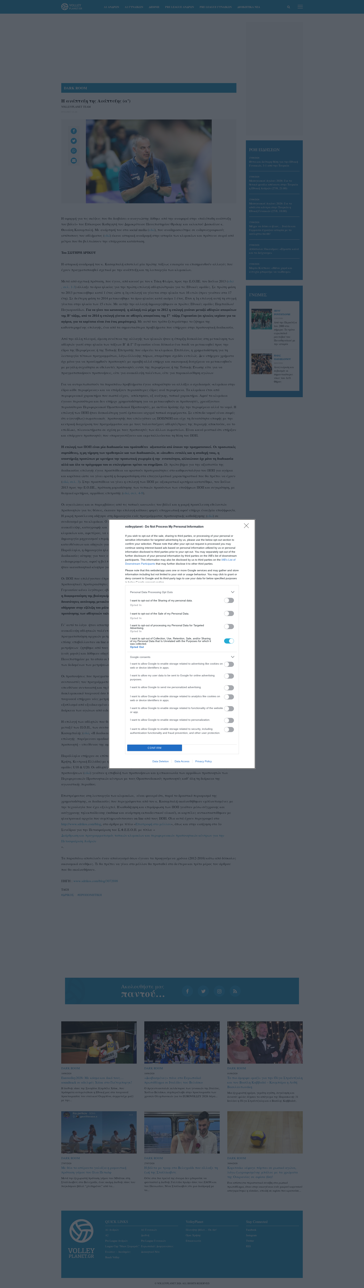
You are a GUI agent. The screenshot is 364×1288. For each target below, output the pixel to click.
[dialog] (182, 644)
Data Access (182, 761)
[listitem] (182, 592)
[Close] (247, 526)
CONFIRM (155, 748)
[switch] (229, 600)
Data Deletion (160, 761)
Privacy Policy (203, 761)
